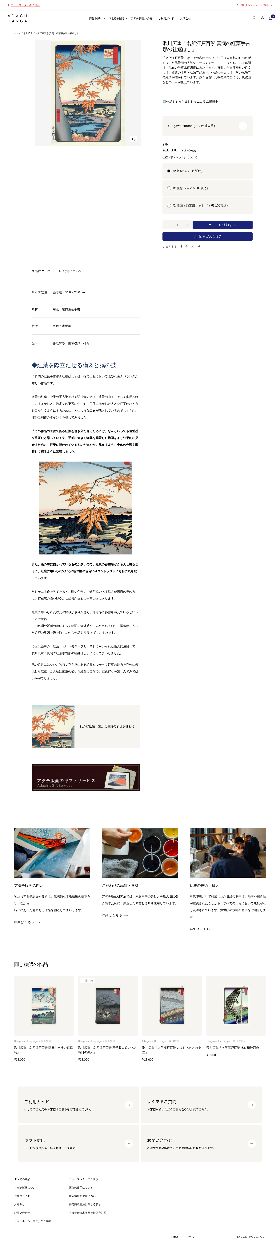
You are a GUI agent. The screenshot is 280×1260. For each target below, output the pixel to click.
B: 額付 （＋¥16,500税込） (191, 188)
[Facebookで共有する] (181, 246)
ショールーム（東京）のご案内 (32, 1221)
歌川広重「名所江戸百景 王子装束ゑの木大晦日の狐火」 (107, 1050)
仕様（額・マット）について (179, 157)
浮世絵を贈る (117, 18)
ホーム (17, 33)
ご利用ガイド (166, 18)
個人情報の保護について (83, 1195)
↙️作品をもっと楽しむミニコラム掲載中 (190, 101)
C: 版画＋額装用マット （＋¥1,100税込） (201, 205)
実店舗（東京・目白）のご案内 (29, 5)
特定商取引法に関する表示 (85, 1204)
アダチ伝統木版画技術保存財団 (87, 1212)
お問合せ (185, 18)
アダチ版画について (26, 1187)
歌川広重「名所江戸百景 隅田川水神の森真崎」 (43, 1050)
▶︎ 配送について (70, 271)
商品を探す (95, 18)
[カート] (270, 18)
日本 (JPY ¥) (246, 5)
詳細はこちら (24, 922)
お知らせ (19, 1204)
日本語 (265, 5)
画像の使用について (81, 1187)
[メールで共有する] (199, 246)
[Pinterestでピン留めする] (186, 246)
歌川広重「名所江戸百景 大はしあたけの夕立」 (171, 1050)
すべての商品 (22, 1179)
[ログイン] (262, 18)
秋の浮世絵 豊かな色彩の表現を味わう (107, 726)
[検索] (254, 18)
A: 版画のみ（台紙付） (188, 171)
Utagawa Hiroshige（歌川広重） (34, 1041)
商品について (41, 271)
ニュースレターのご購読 (83, 1179)
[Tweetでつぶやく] (192, 246)
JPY (188, 1237)
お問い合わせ (22, 1212)
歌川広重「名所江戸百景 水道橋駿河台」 (234, 1047)
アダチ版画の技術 (141, 18)
